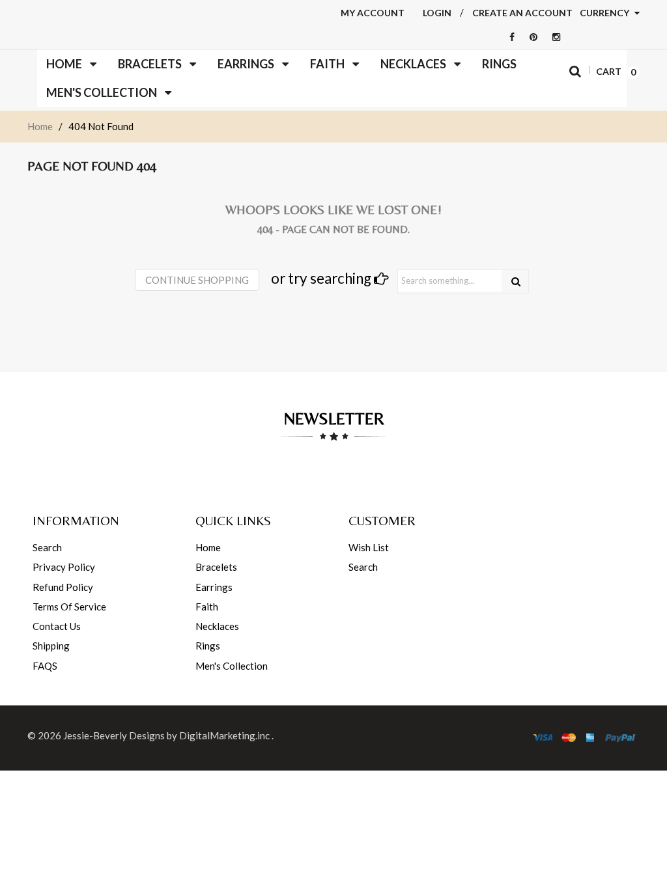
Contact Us (57, 626)
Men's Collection (231, 666)
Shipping (51, 645)
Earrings (214, 587)
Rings (207, 645)
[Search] (516, 281)
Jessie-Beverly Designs (114, 735)
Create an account (522, 12)
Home (40, 126)
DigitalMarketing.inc (225, 735)
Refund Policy (63, 587)
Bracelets (216, 567)
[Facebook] (509, 36)
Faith (206, 606)
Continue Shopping (197, 280)
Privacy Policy (64, 567)
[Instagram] (553, 36)
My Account (372, 12)
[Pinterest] (530, 36)
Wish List (368, 547)
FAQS (45, 666)
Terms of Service (69, 606)
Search (47, 547)
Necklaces (217, 626)
